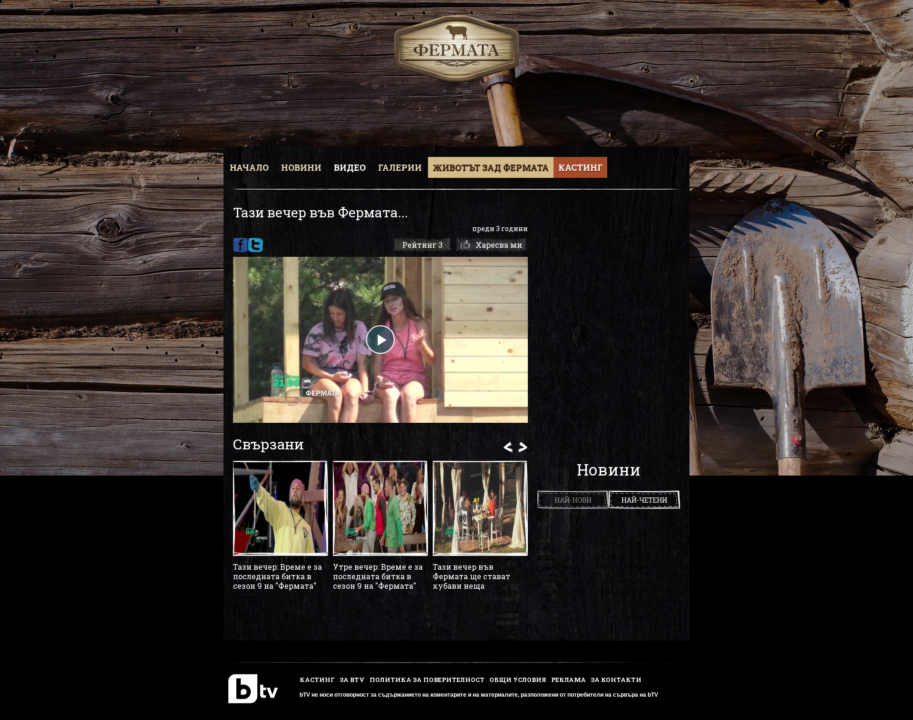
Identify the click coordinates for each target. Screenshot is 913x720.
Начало (249, 167)
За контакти (616, 679)
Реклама (568, 679)
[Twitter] (255, 245)
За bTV (352, 679)
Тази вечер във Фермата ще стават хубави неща (471, 576)
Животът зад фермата (491, 167)
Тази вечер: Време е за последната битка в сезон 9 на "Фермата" (277, 576)
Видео (350, 167)
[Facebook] (240, 245)
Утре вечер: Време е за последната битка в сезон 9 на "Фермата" (378, 576)
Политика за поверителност (427, 679)
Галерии (400, 167)
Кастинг (580, 167)
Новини (301, 167)
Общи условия (517, 679)
